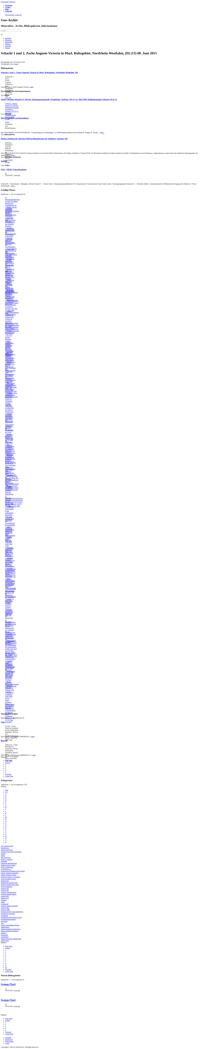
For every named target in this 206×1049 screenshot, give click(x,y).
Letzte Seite (9, 776)
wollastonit (4, 904)
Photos (7, 48)
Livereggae (4, 2)
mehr (31, 87)
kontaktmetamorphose (8, 919)
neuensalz (4, 921)
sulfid (3, 902)
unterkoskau (5, 927)
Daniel (16, 64)
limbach (3, 933)
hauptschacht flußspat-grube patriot (13, 871)
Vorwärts (8, 774)
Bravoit (4, 741)
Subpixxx (12, 2)
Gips (3, 722)
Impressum (9, 1040)
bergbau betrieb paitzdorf (9, 906)
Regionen (8, 40)
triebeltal (4, 861)
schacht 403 (5, 896)
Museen (8, 44)
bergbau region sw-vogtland (10, 877)
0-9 (6, 792)
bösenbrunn (5, 848)
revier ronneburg (6, 886)
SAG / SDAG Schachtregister (14, 169)
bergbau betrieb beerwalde (10, 885)
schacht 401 (5, 890)
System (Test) (8, 984)
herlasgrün (4, 935)
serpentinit (4, 915)
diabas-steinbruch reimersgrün (11, 939)
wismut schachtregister (8, 892)
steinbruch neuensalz (8, 914)
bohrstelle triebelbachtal (9, 863)
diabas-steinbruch (7, 850)
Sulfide (4, 161)
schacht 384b (5, 910)
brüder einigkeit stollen (8, 875)
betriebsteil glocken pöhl (9, 883)
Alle (6, 790)
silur (2, 923)
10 (6, 967)
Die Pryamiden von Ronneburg (15, 118)
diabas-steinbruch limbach (9, 931)
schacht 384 (5, 908)
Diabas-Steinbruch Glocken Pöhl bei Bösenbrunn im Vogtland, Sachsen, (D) (34, 139)
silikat (3, 856)
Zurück (7, 763)
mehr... (102, 132)
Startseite (8, 38)
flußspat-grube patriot (8, 865)
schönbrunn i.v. (6, 869)
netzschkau (4, 937)
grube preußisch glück (8, 879)
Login (7, 1043)
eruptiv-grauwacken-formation (11, 852)
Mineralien (8, 42)
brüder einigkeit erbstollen (9, 873)
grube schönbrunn (7, 867)
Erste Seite (8, 761)
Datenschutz (9, 1041)
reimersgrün (5, 941)
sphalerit (4, 900)
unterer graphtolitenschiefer (10, 925)
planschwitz (5, 881)
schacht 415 (5, 898)
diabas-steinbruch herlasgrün (10, 929)
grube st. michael (6, 859)
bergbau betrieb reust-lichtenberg (12, 912)
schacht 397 (5, 888)
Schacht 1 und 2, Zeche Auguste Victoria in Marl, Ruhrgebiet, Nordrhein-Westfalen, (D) (39, 72)
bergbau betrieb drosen (8, 894)
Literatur (8, 46)
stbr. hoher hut (6, 858)
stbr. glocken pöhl (7, 846)
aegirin (3, 854)
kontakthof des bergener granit (11, 917)
